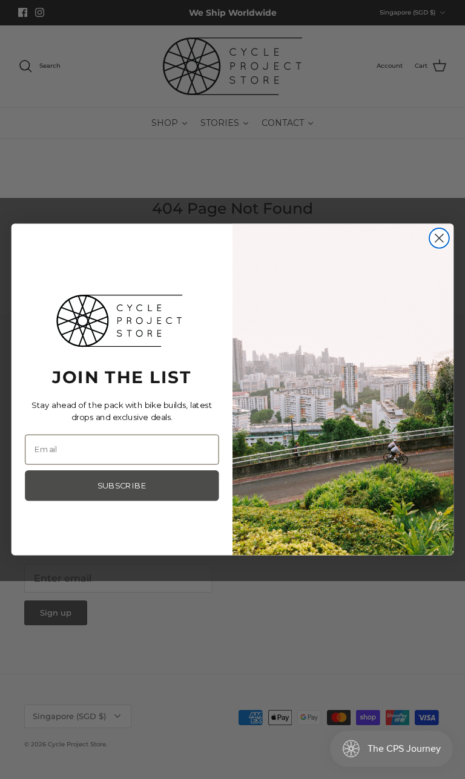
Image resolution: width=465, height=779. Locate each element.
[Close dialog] (439, 238)
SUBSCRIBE (122, 486)
